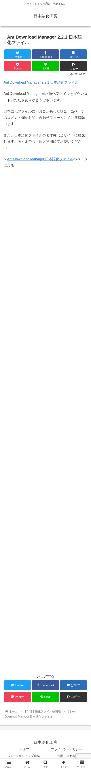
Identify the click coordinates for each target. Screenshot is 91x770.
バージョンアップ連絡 (24, 756)
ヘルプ (24, 749)
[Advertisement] (45, 218)
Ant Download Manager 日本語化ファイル (40, 159)
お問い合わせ (66, 756)
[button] (82, 513)
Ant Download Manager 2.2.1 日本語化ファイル (41, 82)
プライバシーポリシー (66, 749)
